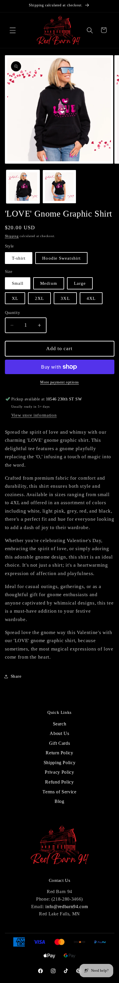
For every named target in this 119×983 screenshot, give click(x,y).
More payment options (59, 382)
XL (15, 298)
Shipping (12, 236)
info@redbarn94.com (66, 906)
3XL (65, 298)
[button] (13, 30)
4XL (91, 298)
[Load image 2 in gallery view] (59, 186)
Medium (48, 283)
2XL (39, 298)
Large (80, 283)
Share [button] (16, 676)
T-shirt (19, 258)
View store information (34, 415)
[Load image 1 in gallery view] (23, 186)
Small (18, 283)
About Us (59, 733)
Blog (59, 801)
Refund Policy (59, 781)
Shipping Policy (60, 762)
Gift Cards (59, 743)
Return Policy (59, 752)
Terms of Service (59, 791)
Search (59, 723)
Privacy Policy (59, 772)
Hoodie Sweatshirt (61, 258)
